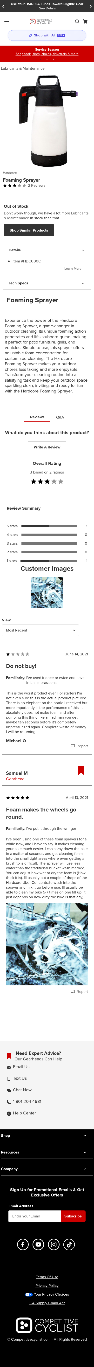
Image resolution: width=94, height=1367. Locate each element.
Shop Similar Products (29, 230)
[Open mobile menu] (7, 21)
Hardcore (10, 173)
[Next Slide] (90, 6)
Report (82, 746)
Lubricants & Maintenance (23, 68)
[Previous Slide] (3, 6)
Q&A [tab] (60, 417)
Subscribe (73, 1216)
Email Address (21, 1206)
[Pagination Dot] (41, 59)
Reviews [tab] (37, 417)
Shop (5, 1135)
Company (9, 1169)
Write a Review (47, 447)
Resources (10, 1152)
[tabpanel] (47, 724)
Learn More (72, 268)
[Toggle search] (77, 21)
